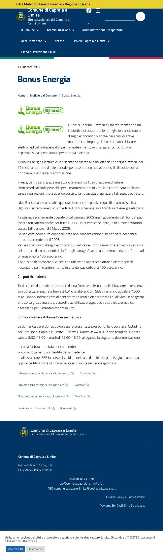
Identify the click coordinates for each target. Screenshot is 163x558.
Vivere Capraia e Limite (90, 40)
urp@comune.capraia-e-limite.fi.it (81, 483)
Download (85, 373)
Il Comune (28, 29)
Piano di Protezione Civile (38, 51)
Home (21, 95)
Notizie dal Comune (43, 95)
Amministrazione (58, 29)
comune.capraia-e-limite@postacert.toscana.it (85, 488)
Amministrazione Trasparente (102, 29)
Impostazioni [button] (36, 549)
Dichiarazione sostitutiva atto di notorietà (41, 396)
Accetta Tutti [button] (15, 549)
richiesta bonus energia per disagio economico (43, 373)
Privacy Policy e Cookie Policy (125, 497)
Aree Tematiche (31, 40)
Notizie (59, 40)
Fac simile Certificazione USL (33, 408)
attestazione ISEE (34, 357)
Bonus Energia (43, 79)
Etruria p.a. (138, 505)
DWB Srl (122, 505)
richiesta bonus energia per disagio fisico (40, 385)
